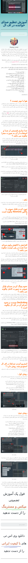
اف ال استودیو (15, 61)
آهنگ (8, 113)
